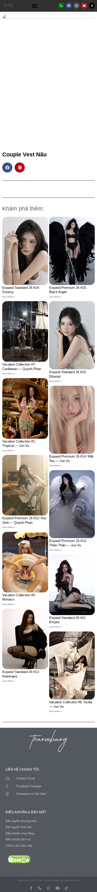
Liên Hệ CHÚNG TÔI (22, 769)
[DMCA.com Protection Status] (19, 859)
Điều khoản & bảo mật (26, 812)
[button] (34, 5)
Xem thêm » (8, 297)
